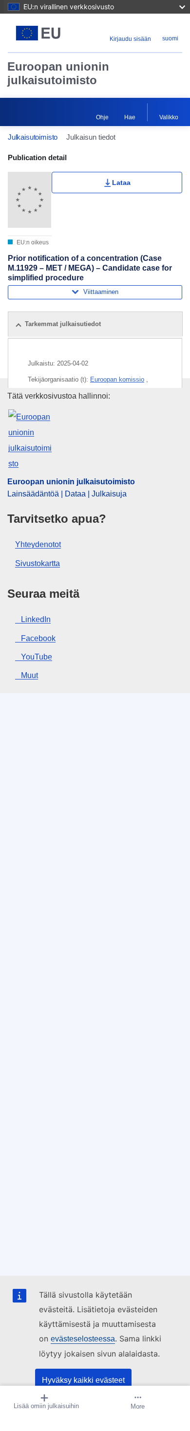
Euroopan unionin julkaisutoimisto (58, 73)
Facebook (38, 638)
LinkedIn (36, 619)
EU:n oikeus (32, 242)
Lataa (121, 182)
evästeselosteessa (83, 1339)
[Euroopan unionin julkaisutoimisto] (38, 33)
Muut (29, 675)
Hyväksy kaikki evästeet (83, 1380)
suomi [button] (170, 38)
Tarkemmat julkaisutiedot (63, 324)
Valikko (168, 117)
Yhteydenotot (38, 544)
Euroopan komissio (117, 379)
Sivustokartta (37, 563)
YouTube (36, 657)
